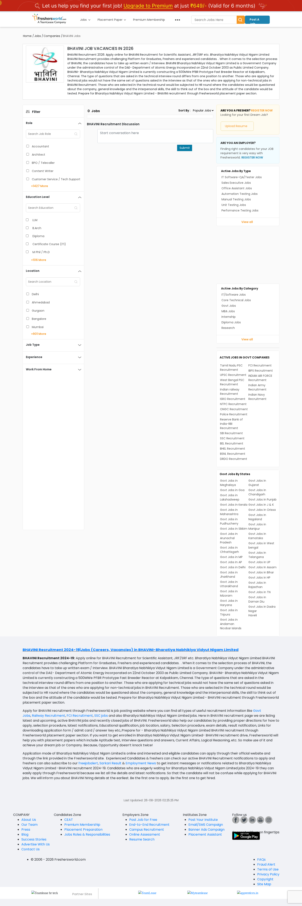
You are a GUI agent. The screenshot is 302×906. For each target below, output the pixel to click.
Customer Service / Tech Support (56, 179)
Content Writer (42, 171)
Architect (38, 155)
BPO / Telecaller (43, 163)
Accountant (40, 146)
